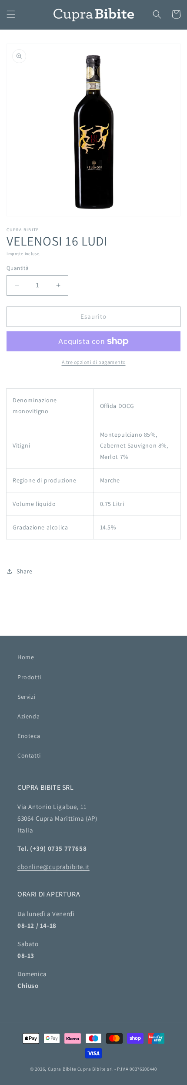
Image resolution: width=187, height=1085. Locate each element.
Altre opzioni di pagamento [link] (94, 362)
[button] (10, 14)
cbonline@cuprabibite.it (53, 867)
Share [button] (25, 571)
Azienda (28, 716)
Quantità (18, 268)
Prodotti (29, 677)
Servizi (26, 697)
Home (25, 657)
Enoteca (28, 736)
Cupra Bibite (62, 1069)
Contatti (29, 755)
